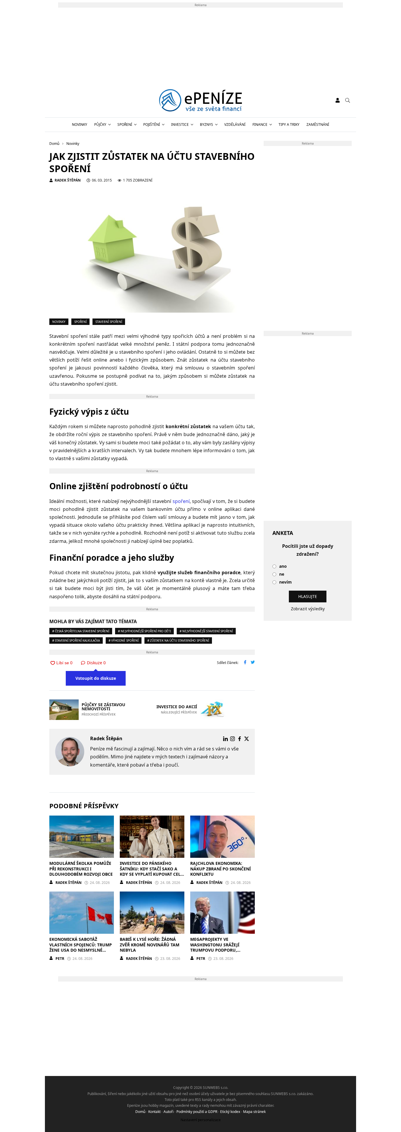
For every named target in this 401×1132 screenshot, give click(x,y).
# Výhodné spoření (124, 640)
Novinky (79, 124)
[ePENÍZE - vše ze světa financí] (200, 100)
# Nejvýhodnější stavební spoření (206, 631)
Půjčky (100, 124)
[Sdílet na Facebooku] (245, 662)
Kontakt (154, 1111)
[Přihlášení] (337, 100)
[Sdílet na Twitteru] (253, 662)
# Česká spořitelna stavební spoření (80, 631)
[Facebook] (239, 738)
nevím (285, 582)
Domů (140, 1111)
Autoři (168, 1111)
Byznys (206, 124)
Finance (259, 124)
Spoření (124, 124)
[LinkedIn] (225, 738)
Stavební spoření (108, 322)
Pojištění (151, 124)
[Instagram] (232, 738)
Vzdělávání (234, 124)
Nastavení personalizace (201, 1119)
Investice (180, 124)
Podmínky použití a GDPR (196, 1111)
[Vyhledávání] (347, 100)
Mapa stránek (254, 1111)
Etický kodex (230, 1111)
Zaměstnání (317, 124)
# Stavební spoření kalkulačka (76, 640)
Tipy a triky (289, 124)
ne (281, 574)
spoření (181, 501)
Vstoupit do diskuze (95, 678)
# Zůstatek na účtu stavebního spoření (178, 640)
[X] (246, 738)
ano (283, 566)
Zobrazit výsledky (308, 608)
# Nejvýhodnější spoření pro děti (144, 631)
